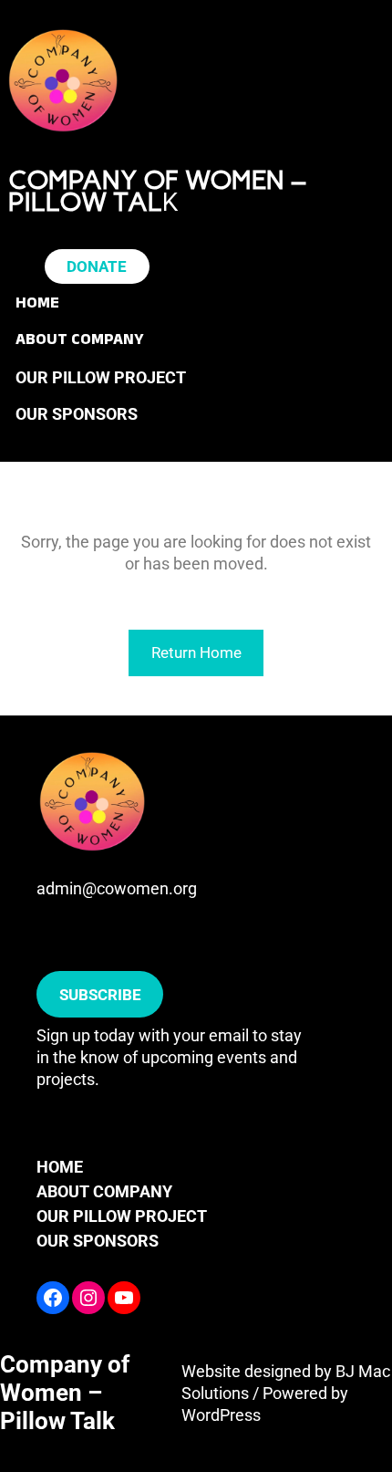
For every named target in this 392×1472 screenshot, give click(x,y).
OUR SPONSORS (97, 1240)
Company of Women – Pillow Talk (64, 1393)
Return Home (196, 652)
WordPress (221, 1415)
